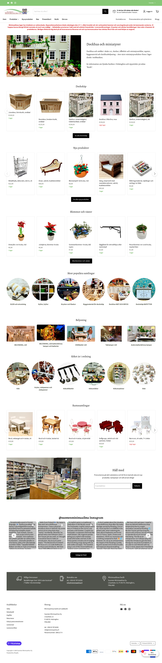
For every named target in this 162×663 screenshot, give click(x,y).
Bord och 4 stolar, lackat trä (49, 438)
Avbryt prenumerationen (15, 621)
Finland (147, 643)
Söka (8, 609)
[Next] (154, 111)
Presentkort (46, 19)
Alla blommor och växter (81, 261)
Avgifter (9, 615)
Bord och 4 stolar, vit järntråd (79, 438)
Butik (57, 19)
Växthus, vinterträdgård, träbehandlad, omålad (78, 120)
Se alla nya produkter (81, 199)
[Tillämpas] (105, 11)
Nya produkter (27, 19)
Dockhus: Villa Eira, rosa (108, 119)
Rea (37, 19)
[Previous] (7, 111)
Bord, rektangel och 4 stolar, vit (19, 438)
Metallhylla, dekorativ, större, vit (20, 181)
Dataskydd (10, 612)
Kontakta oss (121, 19)
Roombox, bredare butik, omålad (48, 120)
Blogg (157, 19)
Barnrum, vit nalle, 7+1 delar (139, 438)
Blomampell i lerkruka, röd (79, 181)
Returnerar (10, 618)
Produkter (14, 19)
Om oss (64, 19)
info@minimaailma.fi (74, 583)
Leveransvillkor (12, 628)
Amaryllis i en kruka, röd (17, 244)
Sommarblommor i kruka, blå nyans (80, 245)
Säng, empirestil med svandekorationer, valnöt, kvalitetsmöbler (108, 183)
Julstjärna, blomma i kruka (49, 244)
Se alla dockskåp (81, 135)
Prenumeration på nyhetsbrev (140, 19)
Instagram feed (81, 555)
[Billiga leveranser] (38, 581)
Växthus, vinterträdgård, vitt (139, 119)
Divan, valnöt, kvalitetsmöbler (50, 181)
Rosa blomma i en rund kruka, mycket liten (140, 245)
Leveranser (10, 625)
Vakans (137, 485)
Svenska (151, 3)
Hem (4, 19)
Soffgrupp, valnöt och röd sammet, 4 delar (108, 439)
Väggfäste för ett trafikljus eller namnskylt (110, 245)
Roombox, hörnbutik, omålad (19, 112)
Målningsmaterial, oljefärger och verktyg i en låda (141, 182)
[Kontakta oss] (81, 581)
